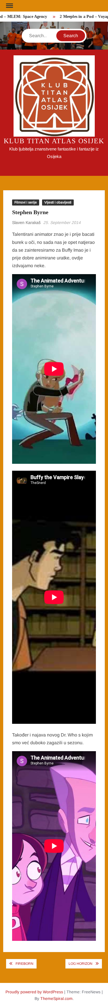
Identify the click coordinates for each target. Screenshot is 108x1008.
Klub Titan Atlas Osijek (54, 141)
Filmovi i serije (25, 202)
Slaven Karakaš (26, 222)
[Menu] (9, 6)
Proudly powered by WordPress (34, 992)
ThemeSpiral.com (56, 998)
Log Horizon (80, 964)
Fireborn (24, 964)
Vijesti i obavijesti (57, 202)
